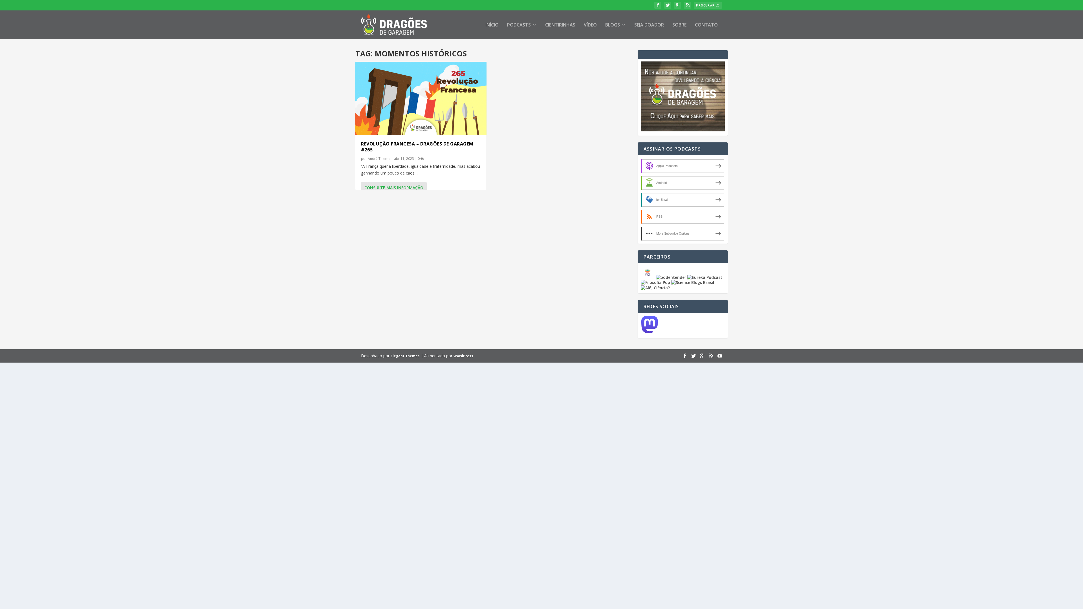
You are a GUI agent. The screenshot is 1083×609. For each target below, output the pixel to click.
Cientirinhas (560, 25)
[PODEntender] (671, 277)
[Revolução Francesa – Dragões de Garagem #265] (421, 98)
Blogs (612, 25)
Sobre (679, 25)
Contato (706, 25)
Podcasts (519, 25)
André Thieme (379, 158)
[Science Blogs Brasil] (692, 282)
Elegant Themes (405, 356)
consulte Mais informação (393, 187)
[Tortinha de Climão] (648, 277)
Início (492, 25)
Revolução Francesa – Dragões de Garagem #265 (417, 147)
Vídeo (590, 25)
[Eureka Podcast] (704, 277)
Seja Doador (649, 25)
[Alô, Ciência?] (655, 287)
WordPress (463, 356)
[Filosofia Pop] (655, 282)
